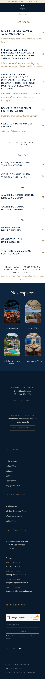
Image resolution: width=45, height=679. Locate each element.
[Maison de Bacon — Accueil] (22, 7)
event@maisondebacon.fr (16, 574)
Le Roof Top (32, 1)
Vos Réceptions (12, 506)
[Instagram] (8, 648)
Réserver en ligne (22, 400)
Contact (9, 558)
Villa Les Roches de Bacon (16, 511)
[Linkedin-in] (20, 648)
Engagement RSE (13, 485)
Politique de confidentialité (20, 673)
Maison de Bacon (15, 1)
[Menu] (4, 8)
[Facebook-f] (14, 648)
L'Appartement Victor (14, 516)
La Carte (9, 471)
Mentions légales (14, 669)
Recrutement (11, 481)
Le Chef (9, 476)
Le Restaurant (11, 461)
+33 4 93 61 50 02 (13, 566)
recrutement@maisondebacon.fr (19, 591)
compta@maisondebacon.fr (17, 583)
